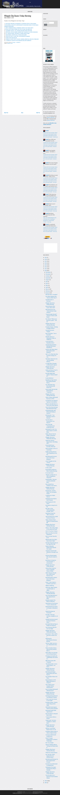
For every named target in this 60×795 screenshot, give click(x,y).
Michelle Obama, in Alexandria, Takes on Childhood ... (51, 338)
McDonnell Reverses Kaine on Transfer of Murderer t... (52, 608)
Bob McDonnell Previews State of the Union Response (51, 458)
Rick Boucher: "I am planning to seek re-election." (50, 417)
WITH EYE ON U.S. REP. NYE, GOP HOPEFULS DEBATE (18, 36)
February (48, 291)
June (47, 283)
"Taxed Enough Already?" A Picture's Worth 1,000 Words (51, 316)
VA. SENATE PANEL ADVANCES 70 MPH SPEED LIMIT (18, 33)
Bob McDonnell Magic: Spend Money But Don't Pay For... (51, 673)
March (47, 289)
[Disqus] (22, 62)
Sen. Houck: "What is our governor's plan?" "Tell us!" (51, 320)
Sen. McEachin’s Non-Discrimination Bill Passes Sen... (50, 386)
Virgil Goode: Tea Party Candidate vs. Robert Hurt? (51, 722)
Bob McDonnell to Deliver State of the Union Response (51, 579)
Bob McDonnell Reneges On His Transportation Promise (52, 761)
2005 (46, 782)
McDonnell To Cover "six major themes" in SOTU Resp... (51, 431)
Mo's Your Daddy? (50, 742)
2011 (46, 268)
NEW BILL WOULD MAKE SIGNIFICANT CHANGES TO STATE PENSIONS (22, 32)
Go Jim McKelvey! (49, 378)
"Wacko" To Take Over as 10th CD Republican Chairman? (51, 476)
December (48, 272)
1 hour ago (54, 182)
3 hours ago (55, 231)
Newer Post (6, 112)
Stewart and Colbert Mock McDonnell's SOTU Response (51, 351)
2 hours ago (49, 221)
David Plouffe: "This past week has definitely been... (51, 481)
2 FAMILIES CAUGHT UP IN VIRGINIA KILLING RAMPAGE (18, 40)
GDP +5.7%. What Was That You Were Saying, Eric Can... (52, 356)
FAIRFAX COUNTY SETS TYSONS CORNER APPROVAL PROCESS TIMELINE (22, 39)
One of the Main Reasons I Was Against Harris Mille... (51, 597)
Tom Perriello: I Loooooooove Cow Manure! (50, 421)
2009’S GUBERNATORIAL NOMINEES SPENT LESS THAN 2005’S (19, 27)
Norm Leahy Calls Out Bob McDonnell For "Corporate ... (51, 391)
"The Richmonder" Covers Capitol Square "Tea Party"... (51, 665)
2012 (46, 266)
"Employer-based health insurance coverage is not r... (52, 552)
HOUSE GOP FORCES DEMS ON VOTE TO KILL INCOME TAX (18, 29)
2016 (46, 259)
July (47, 281)
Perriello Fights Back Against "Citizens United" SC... (52, 375)
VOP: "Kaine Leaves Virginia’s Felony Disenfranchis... (50, 686)
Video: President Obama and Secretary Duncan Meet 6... (51, 649)
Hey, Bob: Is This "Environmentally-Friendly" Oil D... (50, 510)
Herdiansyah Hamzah (27, 793)
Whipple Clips (10, 43)
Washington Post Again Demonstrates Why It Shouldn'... (51, 769)
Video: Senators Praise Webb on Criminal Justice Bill (52, 521)
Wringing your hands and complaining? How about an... (52, 657)
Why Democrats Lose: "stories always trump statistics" (51, 311)
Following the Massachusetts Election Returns (51, 640)
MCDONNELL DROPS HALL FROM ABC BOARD (16, 34)
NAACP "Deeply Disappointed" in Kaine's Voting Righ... (51, 739)
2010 (46, 270)
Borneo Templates (43, 793)
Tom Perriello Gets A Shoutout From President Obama (52, 777)
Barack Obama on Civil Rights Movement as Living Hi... (51, 681)
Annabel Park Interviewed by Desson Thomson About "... (51, 621)
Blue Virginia (29, 791)
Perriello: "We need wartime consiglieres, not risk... (52, 616)
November (48, 274)
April (47, 287)
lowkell (47, 130)
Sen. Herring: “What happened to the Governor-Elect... (50, 756)
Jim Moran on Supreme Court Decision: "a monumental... (51, 562)
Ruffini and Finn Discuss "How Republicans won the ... (51, 453)
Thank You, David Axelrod (51, 752)
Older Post (38, 112)
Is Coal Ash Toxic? (49, 472)
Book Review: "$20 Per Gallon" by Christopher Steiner (51, 492)
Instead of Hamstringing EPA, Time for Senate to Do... (51, 557)
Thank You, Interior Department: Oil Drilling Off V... (51, 442)
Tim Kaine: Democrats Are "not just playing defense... (51, 360)
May (47, 285)
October (47, 276)
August (47, 279)
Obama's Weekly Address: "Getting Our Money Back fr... (52, 746)
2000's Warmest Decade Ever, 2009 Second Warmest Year (51, 574)
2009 (46, 780)
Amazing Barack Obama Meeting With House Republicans (51, 346)
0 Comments (18, 42)
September (48, 277)
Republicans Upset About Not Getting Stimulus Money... (51, 381)
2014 (46, 263)
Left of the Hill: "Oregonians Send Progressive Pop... (50, 426)
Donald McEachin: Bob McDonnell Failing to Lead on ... (51, 412)
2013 (46, 265)
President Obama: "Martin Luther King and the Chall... (51, 704)
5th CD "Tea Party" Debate (51, 531)
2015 (46, 261)
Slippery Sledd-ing (50, 585)
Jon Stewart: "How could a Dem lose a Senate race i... (51, 635)
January (47, 292)
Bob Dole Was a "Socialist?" (52, 294)
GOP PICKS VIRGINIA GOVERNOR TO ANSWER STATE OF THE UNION (20, 23)
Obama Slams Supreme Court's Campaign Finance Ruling (51, 570)
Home (30, 2)
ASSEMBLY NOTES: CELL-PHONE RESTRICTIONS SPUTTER (19, 30)
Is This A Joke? (49, 467)
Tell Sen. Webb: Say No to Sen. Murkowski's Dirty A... (51, 645)
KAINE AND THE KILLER (11, 37)
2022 (46, 257)
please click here (51, 117)
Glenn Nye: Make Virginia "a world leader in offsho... (51, 589)
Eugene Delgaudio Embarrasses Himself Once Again (51, 548)
